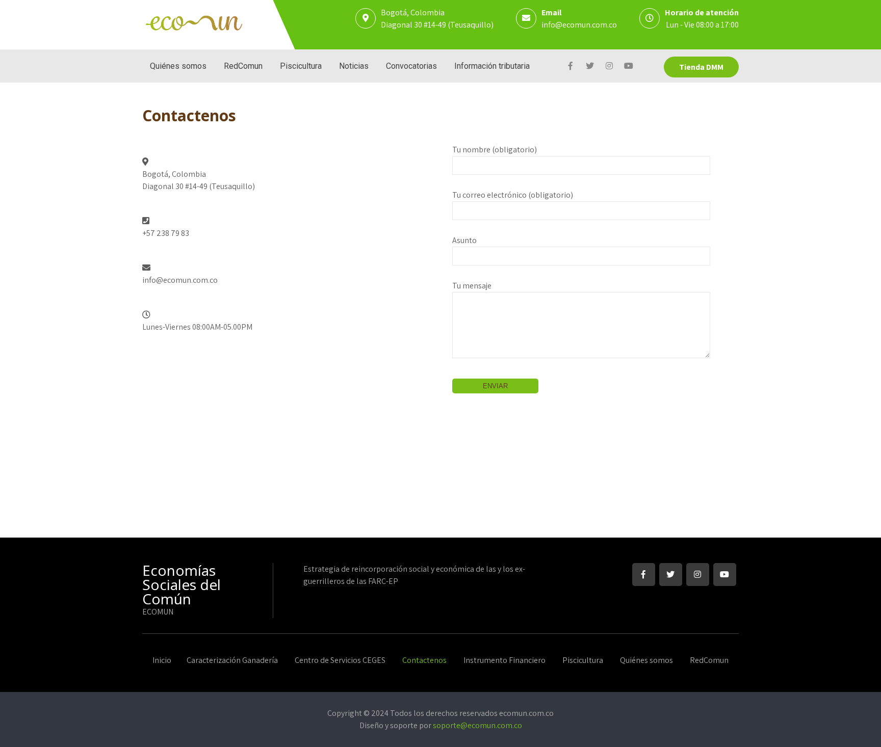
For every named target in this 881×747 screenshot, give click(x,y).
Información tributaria (492, 66)
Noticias (354, 66)
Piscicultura (301, 66)
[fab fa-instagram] (609, 67)
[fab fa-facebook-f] (570, 67)
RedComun (243, 66)
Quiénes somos (178, 66)
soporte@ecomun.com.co (477, 725)
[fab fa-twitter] (590, 67)
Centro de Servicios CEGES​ (340, 661)
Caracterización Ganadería (232, 661)
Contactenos (424, 661)
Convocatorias (411, 66)
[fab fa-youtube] (628, 67)
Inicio (161, 661)
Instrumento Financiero (504, 661)
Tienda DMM (701, 67)
